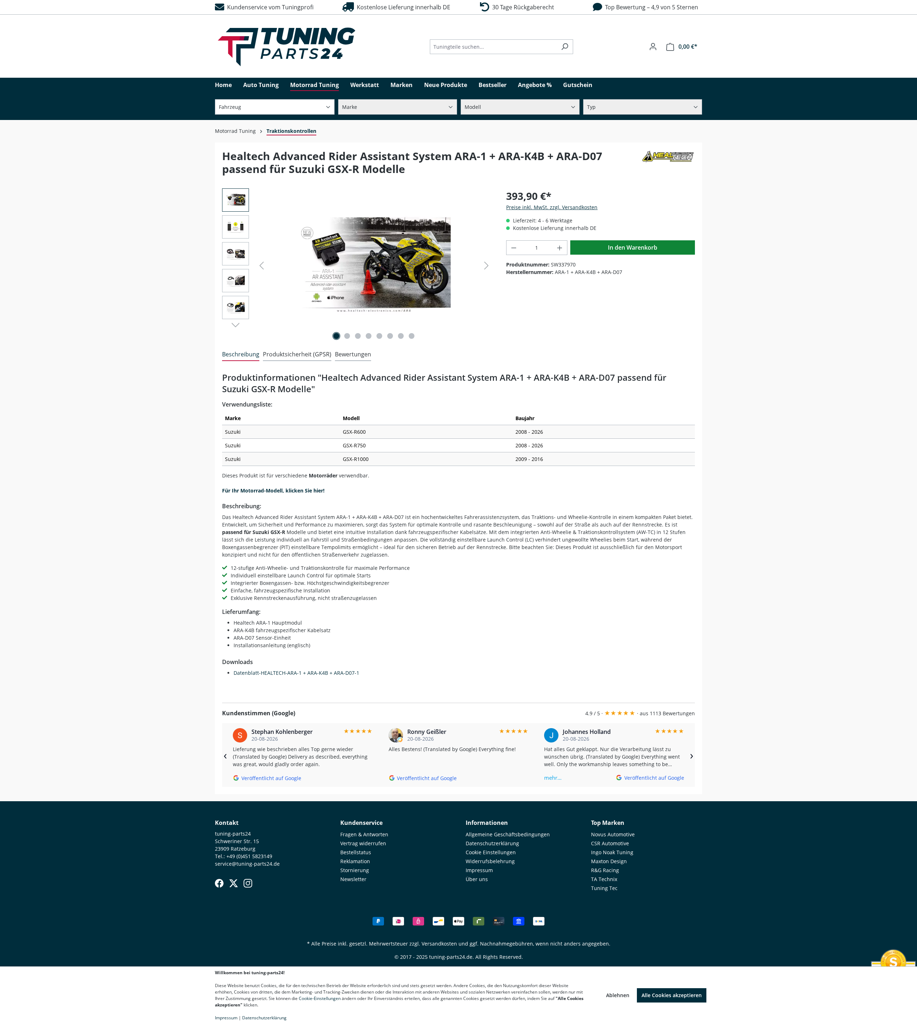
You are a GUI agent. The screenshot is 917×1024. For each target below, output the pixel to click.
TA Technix (604, 879)
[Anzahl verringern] (513, 247)
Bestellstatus (355, 852)
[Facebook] (219, 883)
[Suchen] (564, 46)
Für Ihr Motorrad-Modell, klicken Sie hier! (273, 490)
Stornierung (354, 870)
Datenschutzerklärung (492, 843)
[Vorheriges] (261, 265)
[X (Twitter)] (233, 883)
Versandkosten (439, 943)
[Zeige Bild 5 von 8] (379, 336)
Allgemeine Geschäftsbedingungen (508, 834)
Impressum (479, 870)
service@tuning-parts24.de (247, 863)
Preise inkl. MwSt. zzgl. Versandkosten (551, 207)
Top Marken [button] (607, 823)
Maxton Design (609, 861)
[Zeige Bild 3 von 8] (358, 336)
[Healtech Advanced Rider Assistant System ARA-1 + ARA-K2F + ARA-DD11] (374, 265)
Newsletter (353, 879)
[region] (357, 265)
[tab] (240, 354)
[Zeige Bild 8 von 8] (411, 336)
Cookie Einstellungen (491, 852)
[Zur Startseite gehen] (286, 47)
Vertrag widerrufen (363, 843)
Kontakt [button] (227, 823)
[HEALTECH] (668, 165)
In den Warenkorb (632, 247)
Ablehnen (617, 995)
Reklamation (355, 861)
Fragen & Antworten (364, 834)
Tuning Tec (604, 888)
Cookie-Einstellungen (320, 998)
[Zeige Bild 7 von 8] (401, 336)
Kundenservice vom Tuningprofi (268, 7)
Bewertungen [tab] (353, 354)
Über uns (477, 879)
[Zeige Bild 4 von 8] (368, 336)
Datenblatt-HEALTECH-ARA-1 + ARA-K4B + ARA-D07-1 (296, 672)
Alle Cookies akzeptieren (672, 995)
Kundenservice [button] (361, 823)
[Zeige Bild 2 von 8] (347, 336)
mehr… (553, 777)
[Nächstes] (486, 265)
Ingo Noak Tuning (612, 852)
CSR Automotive (610, 843)
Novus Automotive (613, 834)
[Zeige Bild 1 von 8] (336, 336)
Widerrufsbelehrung (490, 861)
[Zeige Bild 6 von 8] (390, 336)
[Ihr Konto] (653, 46)
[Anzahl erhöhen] (559, 247)
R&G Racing (605, 870)
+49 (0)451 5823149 (249, 856)
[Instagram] (248, 883)
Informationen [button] (487, 823)
